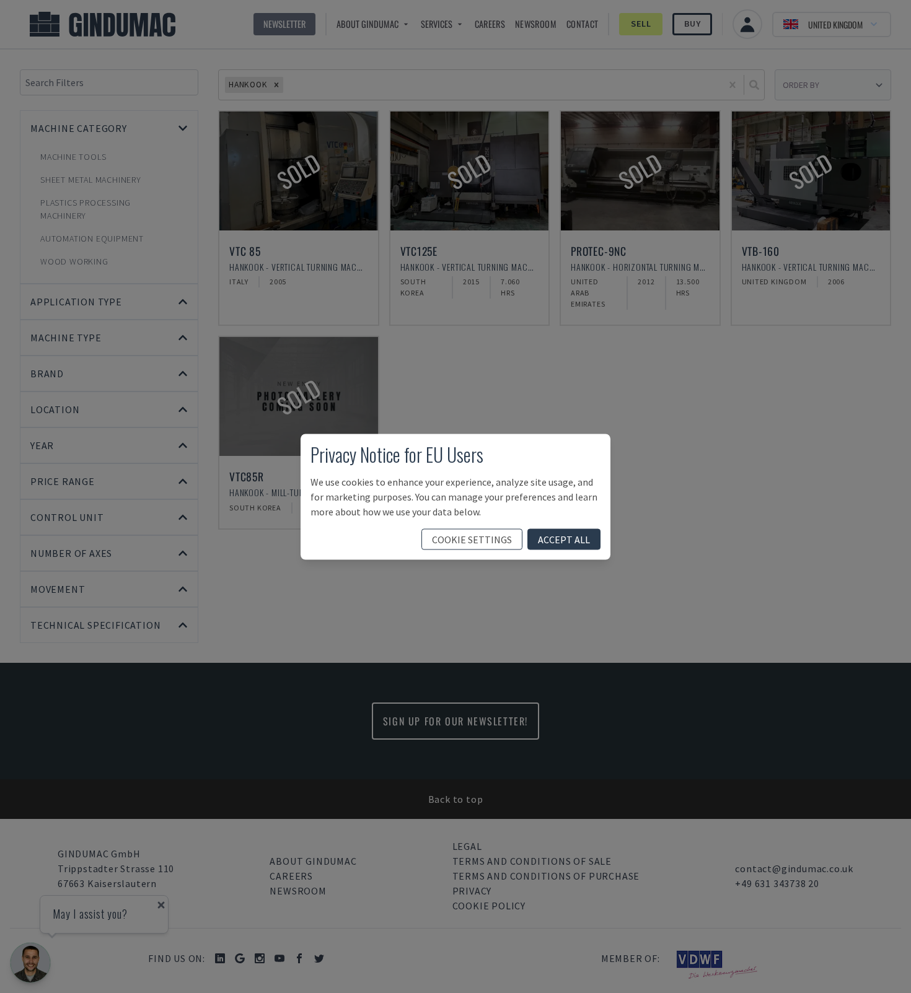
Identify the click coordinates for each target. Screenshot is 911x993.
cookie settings (472, 539)
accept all (564, 539)
